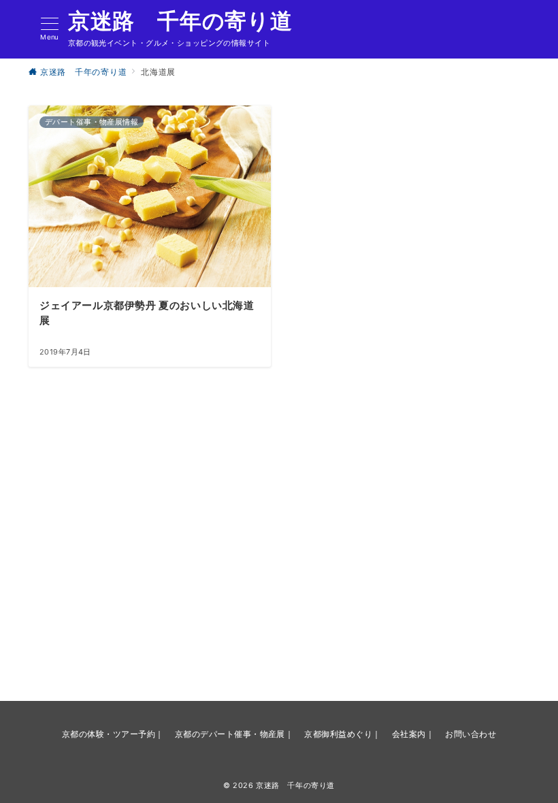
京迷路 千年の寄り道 (180, 21)
